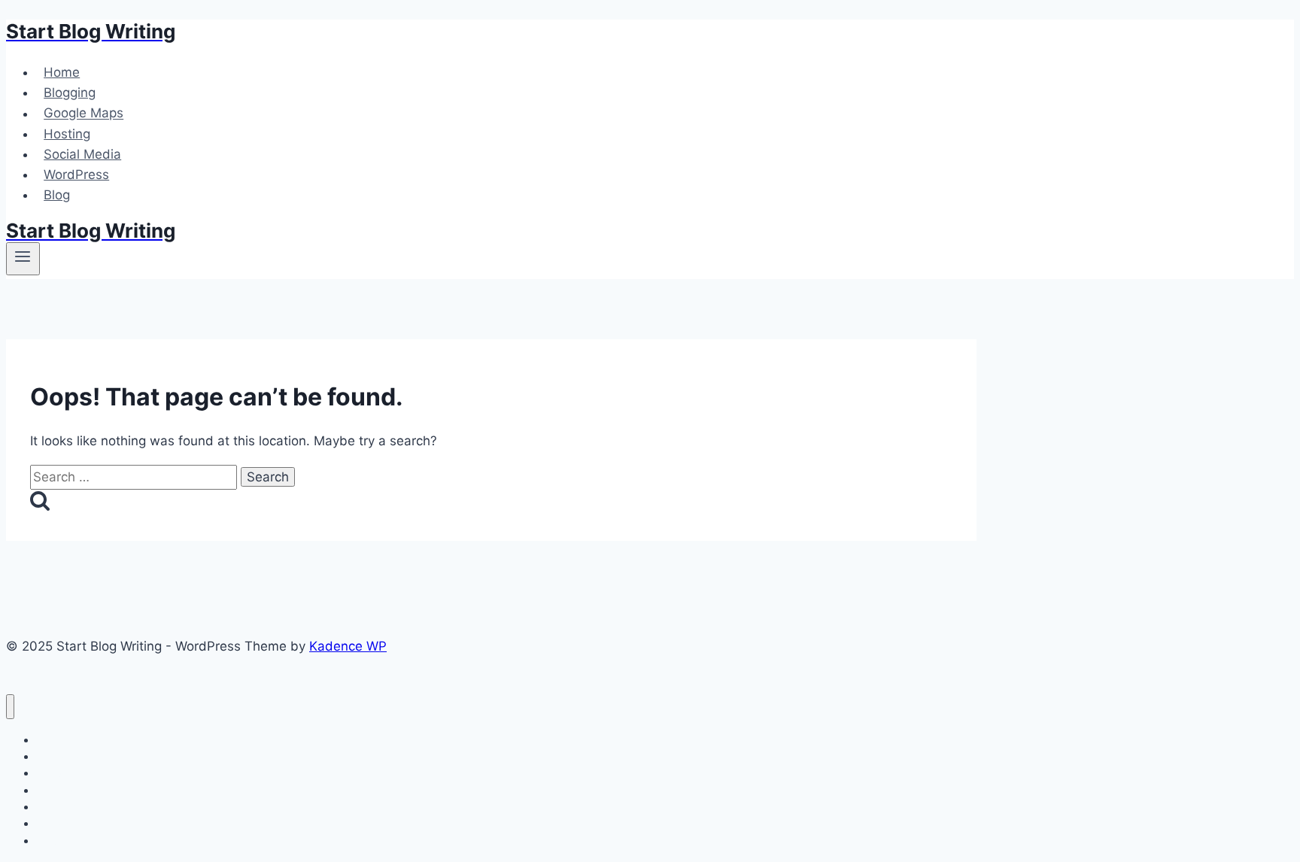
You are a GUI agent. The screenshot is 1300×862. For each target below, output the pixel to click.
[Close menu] (10, 706)
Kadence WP (348, 646)
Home (62, 72)
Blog (57, 194)
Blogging (70, 92)
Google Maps (83, 113)
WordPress (76, 174)
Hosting (67, 133)
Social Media (82, 154)
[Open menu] (23, 258)
